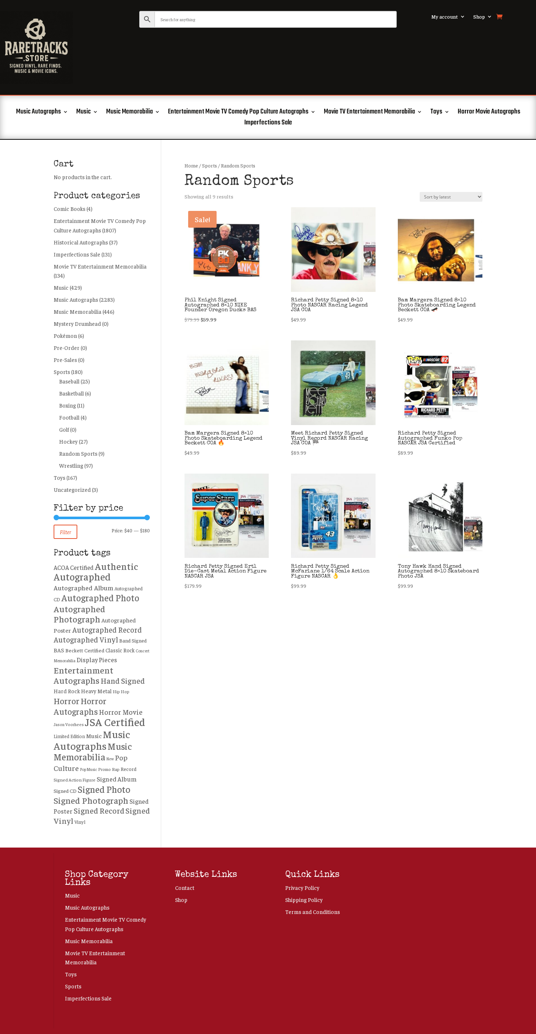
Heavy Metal (96, 690)
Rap (116, 769)
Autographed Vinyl (86, 639)
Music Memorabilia (129, 113)
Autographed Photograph (79, 614)
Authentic (116, 566)
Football (69, 417)
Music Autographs (38, 113)
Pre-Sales (65, 359)
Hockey (68, 441)
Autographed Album (83, 587)
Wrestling (71, 465)
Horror (66, 700)
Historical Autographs (81, 242)
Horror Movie (121, 711)
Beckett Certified (84, 650)
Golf (64, 429)
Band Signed (133, 640)
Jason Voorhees (69, 724)
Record (128, 768)
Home (191, 165)
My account (444, 17)
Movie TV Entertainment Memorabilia (369, 113)
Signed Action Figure (75, 780)
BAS (59, 649)
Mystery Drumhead (77, 323)
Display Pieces (97, 660)
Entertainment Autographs (83, 675)
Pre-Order (66, 347)
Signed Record (99, 810)
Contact (184, 887)
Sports (209, 165)
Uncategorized (72, 489)
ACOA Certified (74, 567)
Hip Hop (121, 691)
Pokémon (65, 335)
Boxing (67, 405)
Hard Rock (67, 690)
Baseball (69, 381)
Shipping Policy (304, 899)
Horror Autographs (80, 706)
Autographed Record (107, 629)
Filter (65, 531)
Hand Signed (123, 681)
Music (83, 113)
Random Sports (78, 453)
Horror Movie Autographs (489, 113)
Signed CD (65, 790)
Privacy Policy (302, 887)
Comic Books (69, 208)
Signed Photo (104, 789)
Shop (479, 17)
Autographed (82, 576)
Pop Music (88, 769)
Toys (436, 113)
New (110, 758)
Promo (104, 769)
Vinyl (79, 822)
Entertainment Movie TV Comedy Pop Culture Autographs (238, 113)
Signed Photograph (91, 800)
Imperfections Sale (268, 124)
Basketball (71, 393)
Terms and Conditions (312, 911)
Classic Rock (120, 650)
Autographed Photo (100, 597)
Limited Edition (69, 736)
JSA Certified (115, 721)
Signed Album (117, 779)
